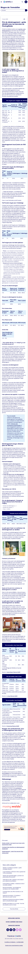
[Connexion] (26, 1)
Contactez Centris (14, 925)
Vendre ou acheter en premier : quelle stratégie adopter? (12, 868)
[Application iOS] (17, 929)
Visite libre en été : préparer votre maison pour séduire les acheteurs (13, 880)
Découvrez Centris (14, 918)
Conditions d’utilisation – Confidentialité (14, 942)
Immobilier (4, 10)
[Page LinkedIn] (14, 929)
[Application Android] (20, 929)
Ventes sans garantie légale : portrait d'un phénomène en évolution (13, 876)
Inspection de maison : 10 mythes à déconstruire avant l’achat (11, 896)
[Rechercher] (22, 2)
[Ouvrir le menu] (1, 1)
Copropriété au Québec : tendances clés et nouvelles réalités (13, 884)
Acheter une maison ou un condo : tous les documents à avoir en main (13, 904)
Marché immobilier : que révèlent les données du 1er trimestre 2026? (12, 888)
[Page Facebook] (11, 929)
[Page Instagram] (7, 929)
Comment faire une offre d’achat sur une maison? (13, 892)
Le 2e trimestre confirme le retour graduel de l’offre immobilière (14, 872)
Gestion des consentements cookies (14, 945)
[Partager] (24, 19)
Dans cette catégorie (9, 865)
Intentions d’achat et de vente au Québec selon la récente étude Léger (13, 900)
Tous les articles (14, 909)
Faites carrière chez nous (14, 922)
